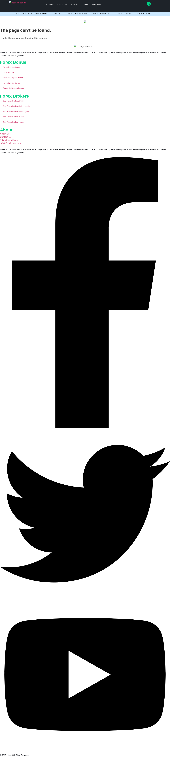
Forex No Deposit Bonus (47, 14)
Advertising (75, 4)
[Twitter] (85, 597)
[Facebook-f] (85, 427)
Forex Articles (144, 14)
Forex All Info (123, 14)
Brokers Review (24, 14)
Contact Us (62, 4)
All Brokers (96, 4)
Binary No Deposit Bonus (13, 88)
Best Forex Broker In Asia (13, 122)
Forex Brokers (14, 96)
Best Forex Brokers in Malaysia (16, 111)
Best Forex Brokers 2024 (13, 101)
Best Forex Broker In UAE (13, 117)
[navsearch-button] (149, 4)
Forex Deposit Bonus (77, 14)
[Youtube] (85, 749)
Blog (86, 4)
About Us (50, 4)
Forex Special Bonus (11, 83)
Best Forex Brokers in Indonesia (16, 106)
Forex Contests (101, 14)
